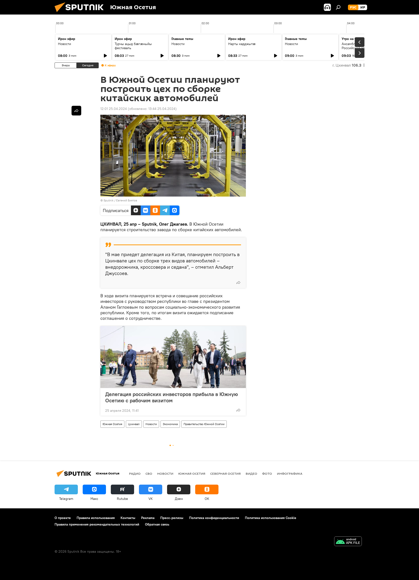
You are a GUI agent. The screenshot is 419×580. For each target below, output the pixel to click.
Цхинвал (134, 424)
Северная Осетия (225, 473)
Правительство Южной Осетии (204, 424)
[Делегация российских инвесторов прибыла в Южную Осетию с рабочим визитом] (173, 357)
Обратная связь (157, 524)
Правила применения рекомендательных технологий (97, 524)
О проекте (63, 518)
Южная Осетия (112, 424)
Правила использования (96, 518)
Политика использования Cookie (270, 518)
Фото (267, 473)
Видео (251, 473)
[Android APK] (347, 541)
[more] (238, 282)
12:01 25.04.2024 (113, 109)
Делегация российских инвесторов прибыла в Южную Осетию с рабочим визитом (171, 397)
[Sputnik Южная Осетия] (81, 13)
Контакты (128, 518)
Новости (64, 44)
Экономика (170, 424)
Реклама (147, 518)
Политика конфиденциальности (214, 518)
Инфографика (289, 473)
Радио (135, 473)
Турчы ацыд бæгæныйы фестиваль (133, 46)
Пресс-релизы (171, 518)
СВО (148, 473)
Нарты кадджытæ (242, 44)
